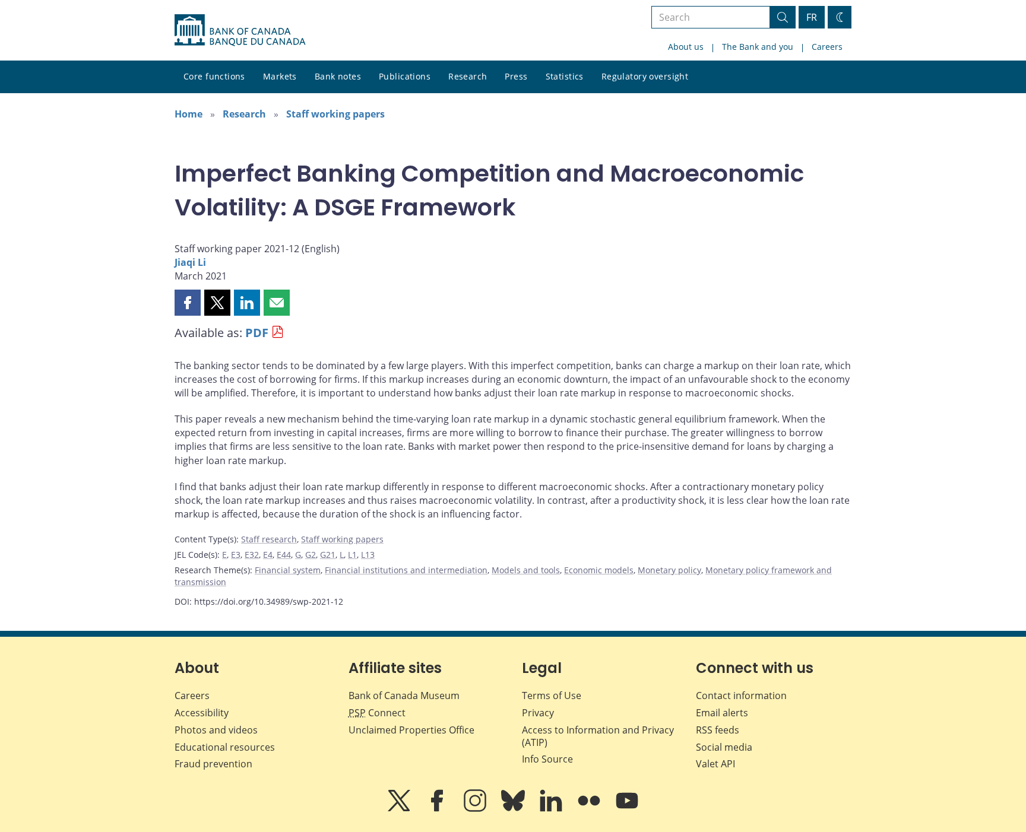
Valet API (715, 763)
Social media (724, 747)
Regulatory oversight (644, 76)
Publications (404, 76)
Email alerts (722, 712)
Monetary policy (669, 570)
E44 (284, 554)
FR (811, 17)
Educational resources (225, 747)
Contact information (741, 695)
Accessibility (202, 712)
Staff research (269, 539)
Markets (280, 76)
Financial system (288, 570)
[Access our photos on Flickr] (590, 808)
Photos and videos (216, 729)
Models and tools (526, 570)
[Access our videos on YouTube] (627, 808)
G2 (310, 554)
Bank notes (338, 76)
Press (516, 76)
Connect (377, 712)
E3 (235, 554)
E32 (252, 554)
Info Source (547, 759)
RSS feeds (717, 729)
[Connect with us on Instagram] (476, 808)
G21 (327, 554)
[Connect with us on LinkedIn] (552, 808)
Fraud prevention (213, 763)
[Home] (240, 30)
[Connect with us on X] (400, 808)
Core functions (214, 76)
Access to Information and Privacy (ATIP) (598, 736)
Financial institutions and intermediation (406, 570)
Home (188, 113)
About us (686, 46)
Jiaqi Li (190, 262)
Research (467, 76)
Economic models (599, 570)
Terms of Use (551, 695)
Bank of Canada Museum (404, 695)
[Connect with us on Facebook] (438, 808)
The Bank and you (757, 46)
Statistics (565, 76)
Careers (827, 46)
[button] (188, 303)
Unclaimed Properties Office (411, 729)
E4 (268, 554)
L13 (368, 554)
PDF (256, 333)
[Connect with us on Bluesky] (514, 808)
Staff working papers (335, 113)
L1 (352, 554)
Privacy (538, 712)
